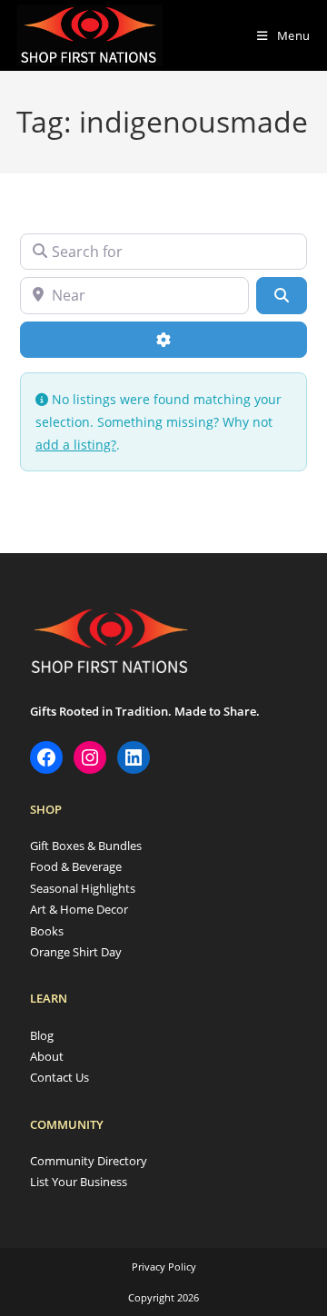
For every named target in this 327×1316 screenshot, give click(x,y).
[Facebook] (46, 757)
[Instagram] (90, 757)
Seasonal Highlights (82, 888)
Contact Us (59, 1077)
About (47, 1056)
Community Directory (88, 1161)
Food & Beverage (76, 866)
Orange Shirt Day (76, 952)
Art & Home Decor (79, 909)
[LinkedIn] (133, 757)
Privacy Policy (164, 1266)
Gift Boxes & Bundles (86, 845)
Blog (42, 1035)
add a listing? (75, 444)
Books (47, 931)
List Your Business (78, 1181)
